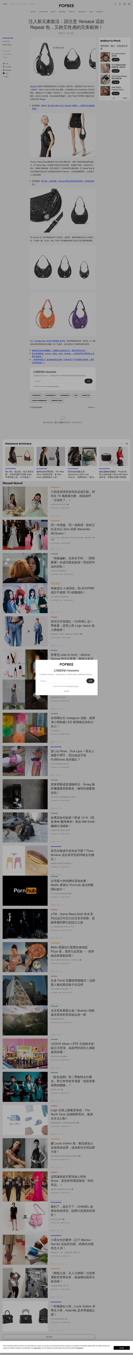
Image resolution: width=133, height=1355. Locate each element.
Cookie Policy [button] (37, 1348)
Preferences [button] (79, 1348)
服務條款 (70, 686)
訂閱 (90, 681)
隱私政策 (76, 686)
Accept (122, 1348)
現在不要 (66, 691)
